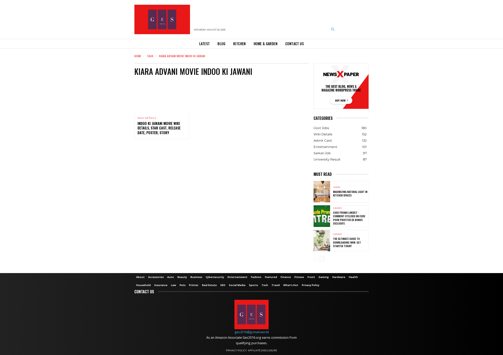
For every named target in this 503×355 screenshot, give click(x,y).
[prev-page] (316, 258)
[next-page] (322, 258)
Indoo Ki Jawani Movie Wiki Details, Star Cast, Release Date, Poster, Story (159, 128)
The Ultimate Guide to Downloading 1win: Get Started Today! (347, 242)
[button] (333, 29)
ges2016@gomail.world (252, 332)
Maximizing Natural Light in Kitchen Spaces (350, 193)
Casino (337, 208)
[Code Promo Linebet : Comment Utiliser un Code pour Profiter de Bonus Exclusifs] (322, 216)
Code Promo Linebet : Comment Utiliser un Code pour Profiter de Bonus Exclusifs (349, 217)
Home (137, 56)
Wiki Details (147, 118)
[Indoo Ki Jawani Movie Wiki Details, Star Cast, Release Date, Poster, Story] (161, 96)
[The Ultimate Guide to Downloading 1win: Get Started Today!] (322, 240)
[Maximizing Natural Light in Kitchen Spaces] (322, 191)
